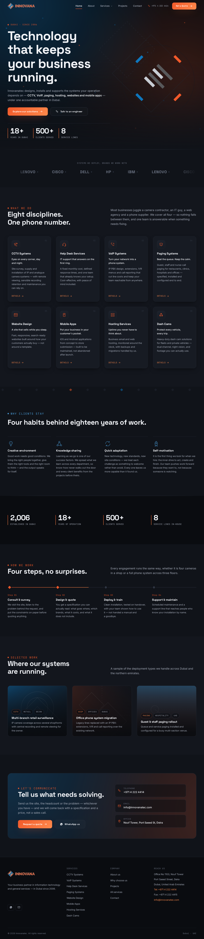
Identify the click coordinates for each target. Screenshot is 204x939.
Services (105, 5)
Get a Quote (182, 6)
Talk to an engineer (71, 111)
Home (79, 5)
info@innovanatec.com (166, 899)
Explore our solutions (25, 111)
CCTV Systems (75, 874)
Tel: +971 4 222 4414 (165, 889)
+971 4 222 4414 (160, 5)
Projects (122, 5)
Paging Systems (75, 892)
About (91, 5)
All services (116, 892)
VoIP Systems (74, 880)
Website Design (75, 898)
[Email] (19, 907)
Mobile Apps (73, 903)
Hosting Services (76, 909)
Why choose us (118, 880)
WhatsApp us (72, 824)
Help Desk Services (77, 886)
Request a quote (32, 824)
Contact (137, 5)
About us (115, 874)
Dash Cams (73, 915)
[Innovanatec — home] (21, 6)
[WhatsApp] (11, 907)
